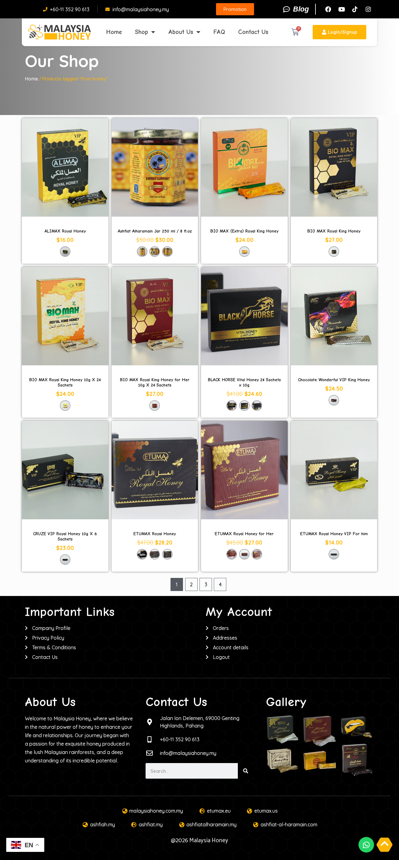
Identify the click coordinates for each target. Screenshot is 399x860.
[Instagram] (368, 9)
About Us (180, 32)
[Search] (245, 771)
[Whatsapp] (366, 845)
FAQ (219, 32)
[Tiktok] (355, 9)
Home (114, 32)
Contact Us (253, 32)
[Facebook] (328, 9)
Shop (141, 32)
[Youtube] (341, 9)
